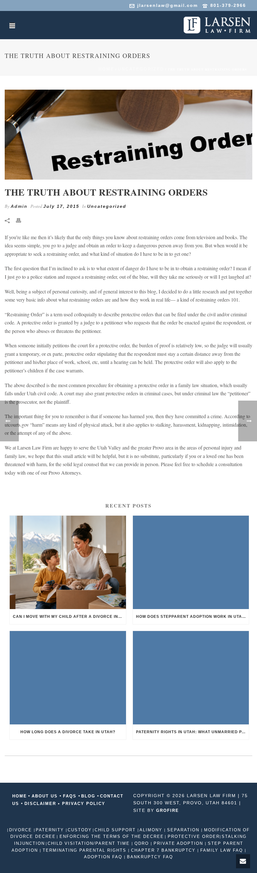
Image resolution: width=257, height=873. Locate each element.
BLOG (89, 796)
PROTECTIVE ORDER (193, 836)
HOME (19, 796)
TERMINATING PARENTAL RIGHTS (84, 850)
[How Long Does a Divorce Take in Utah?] (68, 677)
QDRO (142, 843)
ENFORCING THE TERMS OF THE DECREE (111, 836)
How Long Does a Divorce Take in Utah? (67, 732)
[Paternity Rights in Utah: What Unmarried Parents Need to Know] (191, 677)
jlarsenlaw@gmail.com (167, 5)
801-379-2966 (228, 5)
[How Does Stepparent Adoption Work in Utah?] (191, 562)
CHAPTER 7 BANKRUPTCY (163, 850)
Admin (19, 206)
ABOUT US (45, 796)
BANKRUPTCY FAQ (149, 857)
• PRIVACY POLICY (81, 803)
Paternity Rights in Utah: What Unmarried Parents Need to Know (192, 732)
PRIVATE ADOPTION (178, 843)
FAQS (69, 796)
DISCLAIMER (40, 803)
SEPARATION (183, 830)
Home (106, 68)
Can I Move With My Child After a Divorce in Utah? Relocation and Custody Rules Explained (69, 616)
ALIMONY (151, 830)
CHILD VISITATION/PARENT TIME (90, 843)
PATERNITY (51, 830)
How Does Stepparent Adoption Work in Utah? (192, 616)
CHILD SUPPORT (116, 830)
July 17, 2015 (61, 206)
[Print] (21, 220)
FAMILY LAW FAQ (221, 850)
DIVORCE (21, 830)
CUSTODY (80, 830)
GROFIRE (167, 810)
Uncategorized (141, 68)
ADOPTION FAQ (104, 857)
